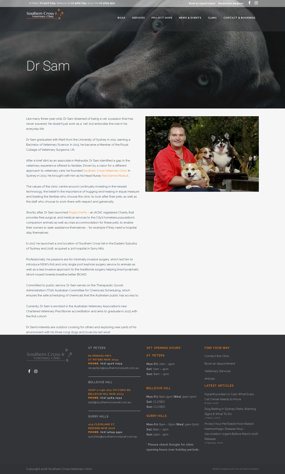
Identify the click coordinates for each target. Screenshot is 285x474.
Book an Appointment (202, 3)
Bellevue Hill (100, 382)
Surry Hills (98, 416)
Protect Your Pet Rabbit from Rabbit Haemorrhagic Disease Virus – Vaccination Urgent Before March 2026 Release (231, 431)
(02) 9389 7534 (111, 397)
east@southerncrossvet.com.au (109, 402)
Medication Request (231, 3)
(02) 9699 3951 (111, 432)
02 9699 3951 (107, 3)
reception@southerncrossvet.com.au (113, 368)
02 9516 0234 (48, 3)
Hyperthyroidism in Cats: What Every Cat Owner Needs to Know (229, 396)
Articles (210, 378)
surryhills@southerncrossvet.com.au (112, 436)
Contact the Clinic (217, 356)
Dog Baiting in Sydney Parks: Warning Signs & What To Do (230, 411)
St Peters (97, 348)
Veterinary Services (218, 371)
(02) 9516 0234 (111, 363)
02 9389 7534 (78, 3)
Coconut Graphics (250, 469)
